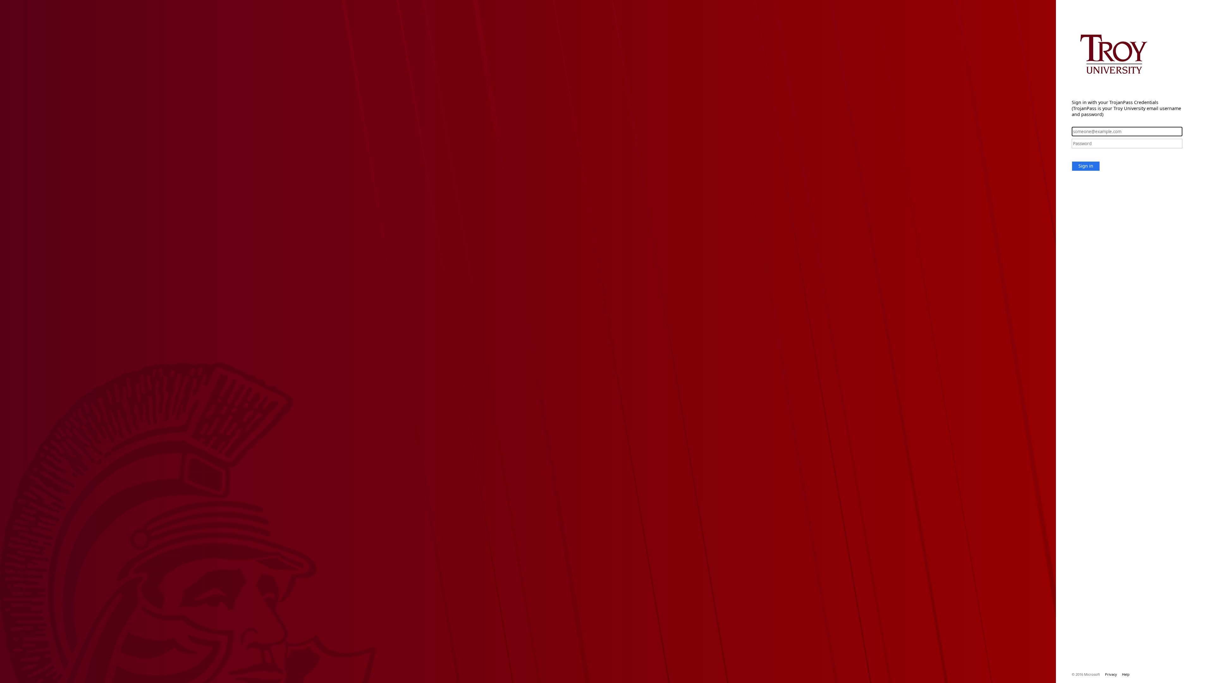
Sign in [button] (1085, 166)
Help (1126, 674)
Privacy (1111, 674)
